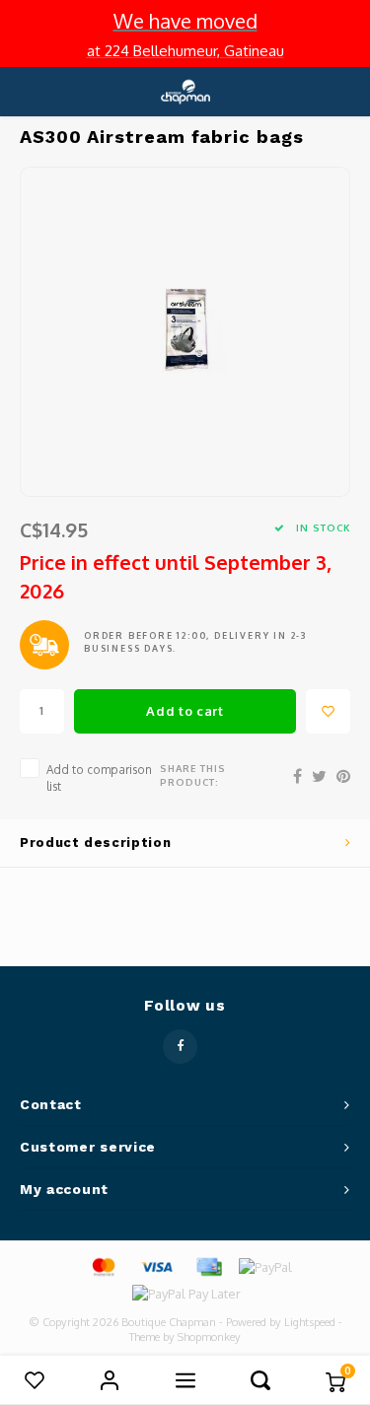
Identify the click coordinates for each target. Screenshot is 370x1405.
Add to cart (184, 711)
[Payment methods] (102, 1266)
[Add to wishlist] (328, 711)
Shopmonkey (209, 1337)
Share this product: (193, 775)
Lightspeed (309, 1322)
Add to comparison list (99, 778)
